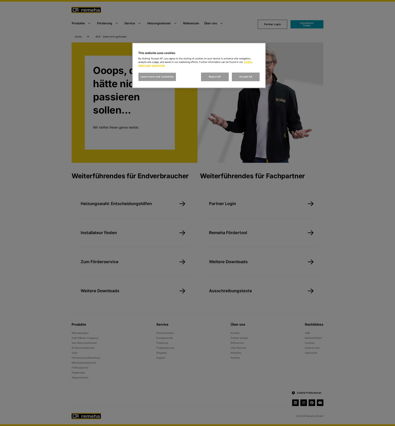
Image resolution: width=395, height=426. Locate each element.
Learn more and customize (157, 76)
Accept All (245, 76)
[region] (199, 65)
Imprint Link (158, 65)
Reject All (215, 76)
